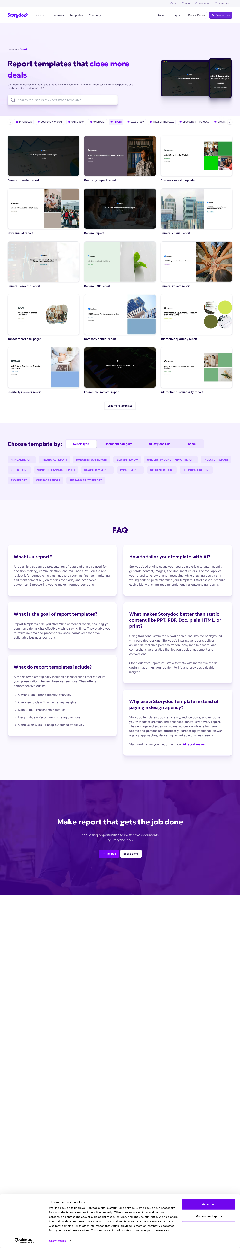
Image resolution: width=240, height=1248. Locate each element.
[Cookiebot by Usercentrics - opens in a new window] (24, 1241)
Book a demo (131, 853)
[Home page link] (18, 15)
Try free (111, 853)
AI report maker (194, 744)
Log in (176, 15)
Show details (57, 1240)
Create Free (223, 15)
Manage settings (207, 1216)
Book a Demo (196, 15)
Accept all (208, 1204)
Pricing (162, 15)
